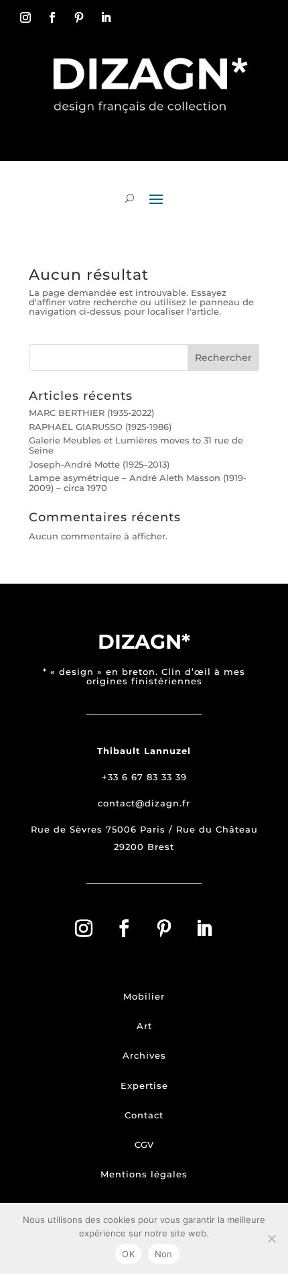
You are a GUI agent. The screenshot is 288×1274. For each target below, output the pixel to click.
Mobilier (144, 996)
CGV (144, 1144)
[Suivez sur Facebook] (52, 17)
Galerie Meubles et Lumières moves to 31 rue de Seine (136, 445)
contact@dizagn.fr (144, 803)
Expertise (144, 1085)
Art (144, 1025)
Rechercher (223, 358)
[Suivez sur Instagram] (25, 17)
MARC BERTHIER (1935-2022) (91, 412)
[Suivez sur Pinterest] (79, 17)
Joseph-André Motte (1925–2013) (99, 464)
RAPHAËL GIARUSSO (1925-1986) (100, 426)
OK (128, 1254)
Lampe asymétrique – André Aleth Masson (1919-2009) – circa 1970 (137, 482)
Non (164, 1254)
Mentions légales (144, 1174)
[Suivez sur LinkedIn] (106, 17)
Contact (144, 1115)
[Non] (271, 1238)
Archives (144, 1055)
